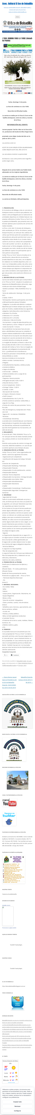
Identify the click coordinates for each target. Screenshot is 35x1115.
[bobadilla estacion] (7, 925)
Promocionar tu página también (9, 927)
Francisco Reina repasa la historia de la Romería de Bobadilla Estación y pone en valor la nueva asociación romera (17, 1047)
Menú (17, 16)
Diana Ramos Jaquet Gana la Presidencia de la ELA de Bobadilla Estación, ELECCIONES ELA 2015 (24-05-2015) (9, 682)
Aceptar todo (17, 1102)
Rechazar (18, 1106)
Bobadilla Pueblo (21, 661)
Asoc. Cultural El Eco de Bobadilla (17, 3)
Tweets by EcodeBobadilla (9, 894)
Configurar (17, 1111)
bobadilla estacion (6, 905)
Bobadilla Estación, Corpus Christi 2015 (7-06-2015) (25, 679)
